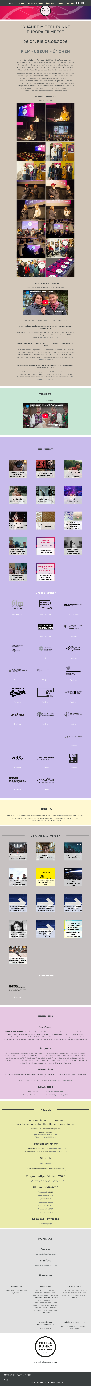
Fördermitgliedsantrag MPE (58, 1095)
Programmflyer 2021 (45, 1205)
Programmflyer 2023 (45, 1199)
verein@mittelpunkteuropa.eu (61, 1080)
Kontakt (70, 3)
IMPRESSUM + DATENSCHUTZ (17, 1375)
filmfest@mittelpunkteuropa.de (45, 1265)
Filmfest (20, 3)
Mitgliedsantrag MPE (55, 1091)
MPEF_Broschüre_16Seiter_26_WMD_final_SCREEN (45, 1181)
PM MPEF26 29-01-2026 (58, 1152)
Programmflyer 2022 (45, 1202)
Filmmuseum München (45, 51)
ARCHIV (7, 1380)
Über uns (50, 3)
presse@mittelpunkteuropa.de (45, 1135)
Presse (60, 3)
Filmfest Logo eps (45, 1224)
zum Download (45, 1163)
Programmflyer (43, 1192)
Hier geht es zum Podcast (49, 337)
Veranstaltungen (35, 3)
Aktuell (9, 3)
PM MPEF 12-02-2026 (58, 1148)
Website (60, 816)
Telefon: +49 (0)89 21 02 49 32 (45, 1137)
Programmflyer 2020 (45, 1209)
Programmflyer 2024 (45, 1195)
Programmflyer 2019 (45, 1212)
